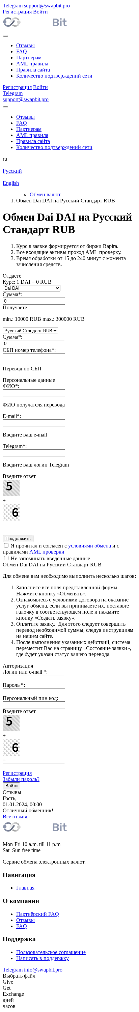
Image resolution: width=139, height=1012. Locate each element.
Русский (12, 171)
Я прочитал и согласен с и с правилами (61, 549)
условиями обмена (89, 546)
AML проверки (46, 552)
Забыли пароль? (21, 779)
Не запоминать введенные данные (49, 558)
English (11, 183)
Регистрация (17, 773)
